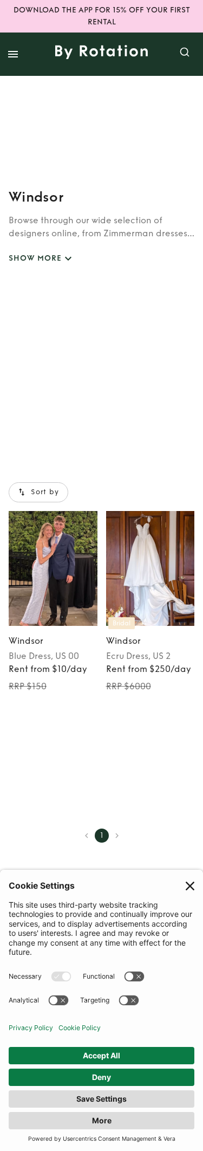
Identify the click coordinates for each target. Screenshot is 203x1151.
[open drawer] (13, 54)
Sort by (45, 492)
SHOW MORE (35, 258)
